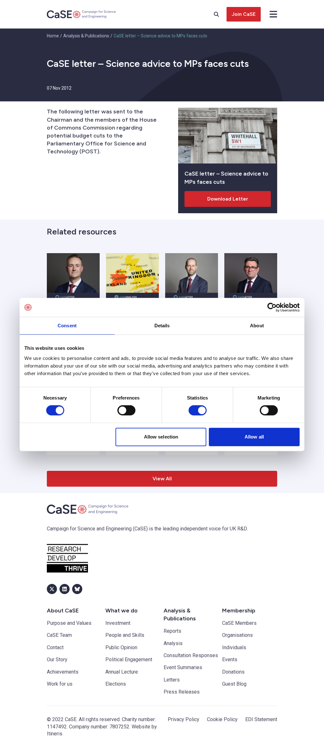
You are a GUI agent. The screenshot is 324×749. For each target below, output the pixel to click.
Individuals (234, 647)
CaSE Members (239, 623)
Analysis (173, 643)
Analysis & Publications (86, 35)
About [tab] (257, 325)
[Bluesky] (77, 589)
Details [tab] (162, 325)
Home (53, 35)
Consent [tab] (67, 325)
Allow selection (161, 436)
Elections (115, 684)
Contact (55, 647)
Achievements (62, 672)
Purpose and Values (69, 623)
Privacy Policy (183, 719)
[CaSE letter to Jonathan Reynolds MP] (191, 273)
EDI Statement (261, 719)
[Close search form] (273, 14)
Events (229, 659)
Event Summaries (183, 667)
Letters (172, 680)
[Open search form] (220, 14)
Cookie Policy (222, 719)
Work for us (59, 684)
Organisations (237, 635)
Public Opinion (121, 647)
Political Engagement (128, 659)
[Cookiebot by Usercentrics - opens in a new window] (272, 307)
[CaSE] (81, 14)
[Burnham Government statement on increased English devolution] (132, 273)
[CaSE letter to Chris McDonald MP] (73, 273)
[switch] (126, 410)
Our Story (57, 659)
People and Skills (124, 635)
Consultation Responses (191, 655)
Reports (172, 631)
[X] (52, 589)
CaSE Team (59, 635)
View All (162, 479)
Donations (233, 672)
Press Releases (182, 692)
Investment (117, 623)
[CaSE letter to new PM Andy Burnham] (250, 273)
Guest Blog (234, 684)
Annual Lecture (121, 672)
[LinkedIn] (64, 589)
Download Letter (227, 199)
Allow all (254, 436)
